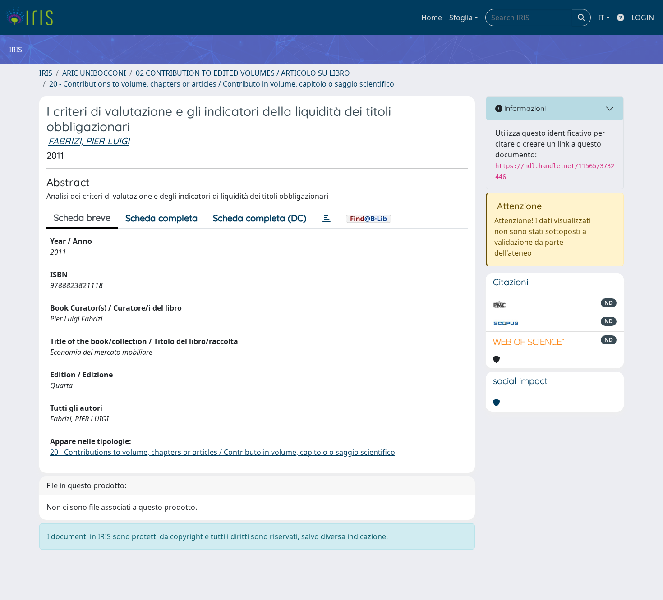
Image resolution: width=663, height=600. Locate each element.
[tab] (326, 218)
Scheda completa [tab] (161, 218)
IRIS (45, 73)
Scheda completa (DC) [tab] (259, 218)
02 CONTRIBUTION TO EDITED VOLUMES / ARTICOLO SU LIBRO (243, 73)
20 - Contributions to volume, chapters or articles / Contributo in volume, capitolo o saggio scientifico (221, 84)
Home (431, 18)
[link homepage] (32, 17)
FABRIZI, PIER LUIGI (88, 141)
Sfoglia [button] (461, 18)
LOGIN (642, 18)
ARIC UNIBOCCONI (94, 73)
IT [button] (601, 18)
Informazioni (524, 108)
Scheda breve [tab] (82, 217)
